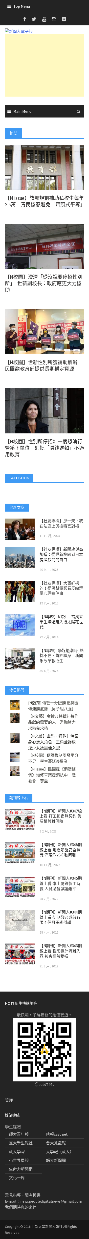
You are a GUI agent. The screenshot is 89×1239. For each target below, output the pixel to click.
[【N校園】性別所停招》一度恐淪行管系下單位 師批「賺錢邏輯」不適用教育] (44, 410)
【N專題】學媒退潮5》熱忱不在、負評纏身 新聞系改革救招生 (62, 655)
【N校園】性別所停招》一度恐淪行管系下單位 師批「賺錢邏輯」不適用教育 (44, 448)
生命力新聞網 (21, 1169)
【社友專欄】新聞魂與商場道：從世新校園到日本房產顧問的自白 (61, 554)
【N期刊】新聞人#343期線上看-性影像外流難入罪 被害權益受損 (61, 951)
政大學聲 (17, 1151)
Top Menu (21, 6)
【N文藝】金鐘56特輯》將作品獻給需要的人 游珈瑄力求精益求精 (53, 722)
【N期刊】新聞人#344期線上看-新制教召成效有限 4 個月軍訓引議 (61, 917)
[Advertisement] (44, 65)
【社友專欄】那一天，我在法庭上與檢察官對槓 (61, 524)
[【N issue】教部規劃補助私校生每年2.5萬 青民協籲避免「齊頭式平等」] (44, 166)
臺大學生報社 (21, 1142)
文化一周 (17, 1177)
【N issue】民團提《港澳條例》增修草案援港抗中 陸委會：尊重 (52, 775)
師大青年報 (19, 1134)
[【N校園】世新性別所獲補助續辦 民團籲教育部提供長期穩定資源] (44, 331)
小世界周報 (19, 1160)
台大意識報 (56, 1142)
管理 (9, 1100)
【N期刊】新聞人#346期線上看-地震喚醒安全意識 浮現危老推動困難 (61, 850)
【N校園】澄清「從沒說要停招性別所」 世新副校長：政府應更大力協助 (43, 283)
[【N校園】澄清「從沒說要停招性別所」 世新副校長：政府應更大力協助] (44, 245)
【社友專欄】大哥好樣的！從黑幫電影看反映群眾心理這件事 (61, 588)
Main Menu (22, 111)
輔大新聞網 (56, 1160)
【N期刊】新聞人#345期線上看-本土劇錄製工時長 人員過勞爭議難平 (61, 883)
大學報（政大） (60, 1151)
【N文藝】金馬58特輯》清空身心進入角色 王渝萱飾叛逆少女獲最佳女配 (53, 741)
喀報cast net (57, 1134)
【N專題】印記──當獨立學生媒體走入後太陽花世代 (61, 622)
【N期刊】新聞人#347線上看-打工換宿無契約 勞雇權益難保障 (61, 816)
